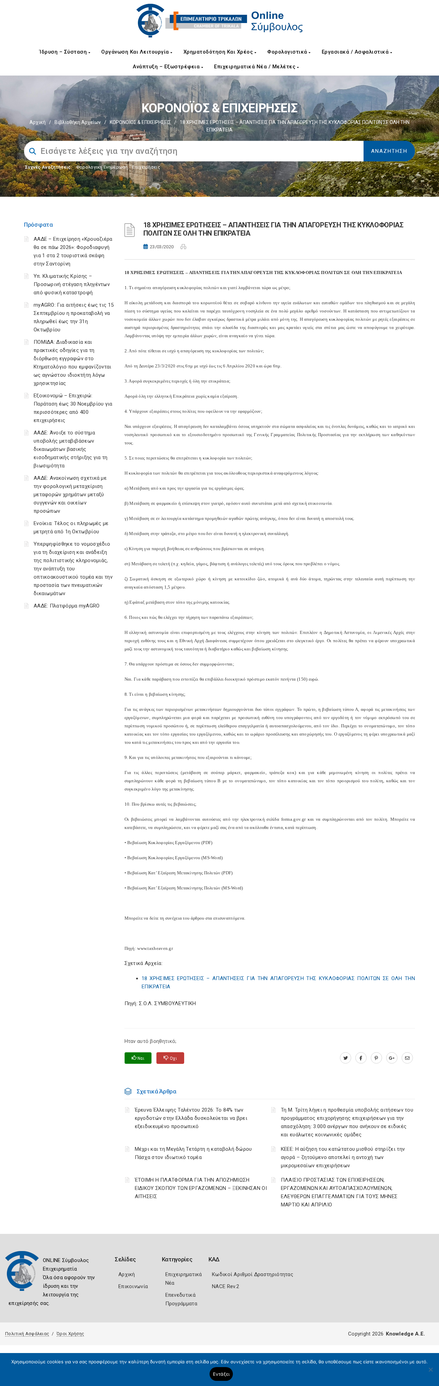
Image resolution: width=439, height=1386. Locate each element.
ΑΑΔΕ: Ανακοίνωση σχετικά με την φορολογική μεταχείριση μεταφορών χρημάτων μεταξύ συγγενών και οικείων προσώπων (70, 494)
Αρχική (37, 122)
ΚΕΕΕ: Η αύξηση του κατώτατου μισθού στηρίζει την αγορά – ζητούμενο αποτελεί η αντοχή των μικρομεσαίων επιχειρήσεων (343, 1157)
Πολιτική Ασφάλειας (27, 1333)
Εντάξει (221, 1374)
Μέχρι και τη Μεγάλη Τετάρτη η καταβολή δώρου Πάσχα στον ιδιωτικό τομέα (193, 1153)
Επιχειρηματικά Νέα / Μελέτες (255, 67)
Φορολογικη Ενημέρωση (102, 167)
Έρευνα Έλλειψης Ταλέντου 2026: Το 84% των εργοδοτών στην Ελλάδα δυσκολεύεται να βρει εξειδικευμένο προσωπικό (191, 1118)
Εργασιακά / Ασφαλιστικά (356, 52)
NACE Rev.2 (225, 1286)
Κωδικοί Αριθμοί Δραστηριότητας (252, 1274)
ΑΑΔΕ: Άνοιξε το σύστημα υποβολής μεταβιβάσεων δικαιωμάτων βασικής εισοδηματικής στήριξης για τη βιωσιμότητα (71, 449)
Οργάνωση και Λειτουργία (135, 52)
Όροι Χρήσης (70, 1333)
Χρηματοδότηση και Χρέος (218, 52)
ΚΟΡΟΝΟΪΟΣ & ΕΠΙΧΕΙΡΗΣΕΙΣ (140, 122)
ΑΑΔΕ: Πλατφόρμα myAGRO (67, 606)
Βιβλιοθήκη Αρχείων (78, 122)
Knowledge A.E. (405, 1334)
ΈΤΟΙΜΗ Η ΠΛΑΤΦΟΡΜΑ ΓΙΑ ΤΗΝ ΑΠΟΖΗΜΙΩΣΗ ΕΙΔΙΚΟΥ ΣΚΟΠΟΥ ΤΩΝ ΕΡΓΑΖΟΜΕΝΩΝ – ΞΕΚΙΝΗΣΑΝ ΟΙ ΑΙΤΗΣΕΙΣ (201, 1188)
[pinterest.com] (376, 1058)
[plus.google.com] (392, 1058)
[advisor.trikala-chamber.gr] (407, 1058)
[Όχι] (430, 1373)
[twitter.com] (345, 1058)
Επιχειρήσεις (146, 167)
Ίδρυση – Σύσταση (63, 52)
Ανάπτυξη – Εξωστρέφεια (167, 67)
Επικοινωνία (133, 1286)
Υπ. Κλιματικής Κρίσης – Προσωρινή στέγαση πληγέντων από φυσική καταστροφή (72, 284)
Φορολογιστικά (288, 52)
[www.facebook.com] (361, 1058)
